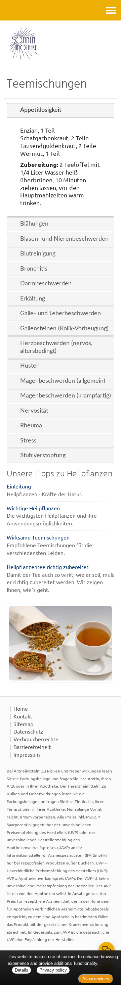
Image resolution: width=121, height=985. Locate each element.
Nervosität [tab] (34, 411)
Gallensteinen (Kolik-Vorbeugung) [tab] (64, 328)
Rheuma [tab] (31, 425)
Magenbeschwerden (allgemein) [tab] (62, 381)
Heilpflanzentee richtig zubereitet (47, 566)
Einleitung (19, 486)
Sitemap (23, 723)
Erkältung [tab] (32, 298)
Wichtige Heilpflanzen (33, 508)
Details (21, 970)
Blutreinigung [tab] (37, 253)
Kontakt (22, 716)
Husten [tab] (30, 366)
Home (20, 708)
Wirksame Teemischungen (38, 537)
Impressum (26, 754)
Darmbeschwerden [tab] (46, 283)
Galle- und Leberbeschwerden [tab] (60, 313)
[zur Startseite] (60, 43)
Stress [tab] (28, 440)
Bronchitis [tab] (33, 269)
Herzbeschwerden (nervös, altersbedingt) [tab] (56, 347)
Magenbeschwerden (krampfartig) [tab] (65, 395)
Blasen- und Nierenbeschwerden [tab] (64, 239)
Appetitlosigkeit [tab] (40, 110)
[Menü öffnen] (111, 10)
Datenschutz (28, 731)
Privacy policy (53, 970)
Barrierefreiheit (32, 746)
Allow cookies (95, 978)
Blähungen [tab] (34, 224)
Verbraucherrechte (35, 739)
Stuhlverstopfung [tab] (43, 455)
